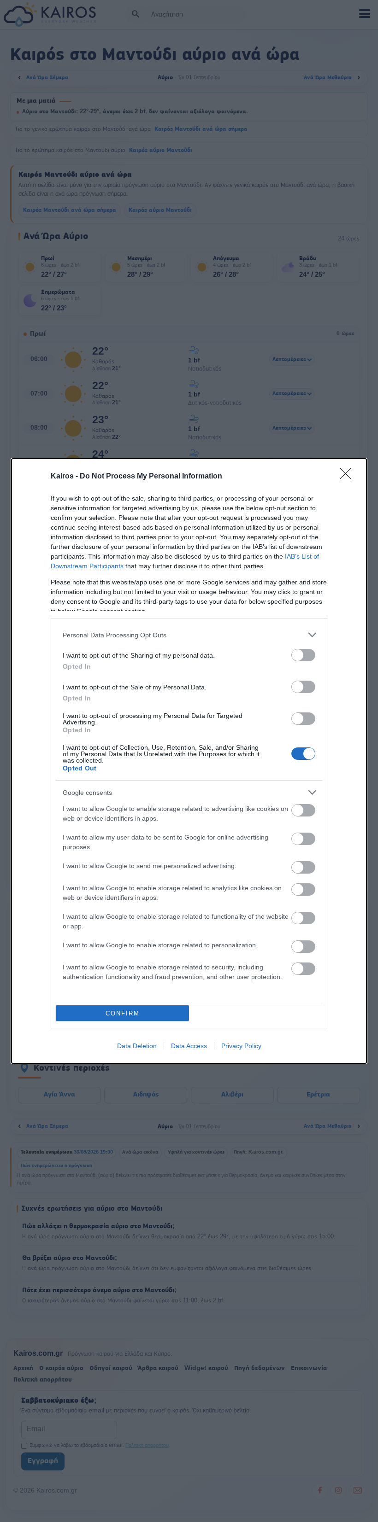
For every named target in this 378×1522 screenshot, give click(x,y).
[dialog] (189, 761)
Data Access (189, 1046)
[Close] (348, 476)
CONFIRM (123, 1013)
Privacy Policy (241, 1046)
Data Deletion (137, 1046)
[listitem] (189, 635)
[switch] (303, 655)
